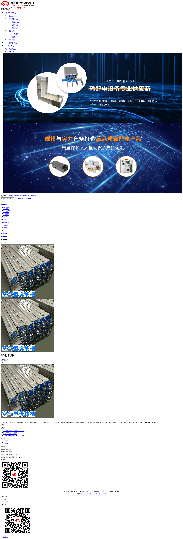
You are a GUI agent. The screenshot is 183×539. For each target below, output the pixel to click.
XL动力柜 (14, 34)
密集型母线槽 (11, 195)
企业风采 (12, 43)
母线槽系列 (12, 18)
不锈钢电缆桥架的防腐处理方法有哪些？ (13, 435)
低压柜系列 (12, 39)
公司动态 (11, 46)
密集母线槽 (15, 19)
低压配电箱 (15, 36)
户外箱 (14, 37)
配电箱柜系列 (12, 31)
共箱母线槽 (15, 25)
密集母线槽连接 (27, 195)
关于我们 (11, 13)
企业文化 (11, 15)
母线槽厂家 (33, 195)
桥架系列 (11, 30)
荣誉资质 (10, 42)
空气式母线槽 (15, 22)
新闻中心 (10, 45)
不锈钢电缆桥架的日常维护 (10, 434)
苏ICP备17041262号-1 (86, 494)
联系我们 (11, 49)
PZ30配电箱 (15, 33)
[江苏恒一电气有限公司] (18, 6)
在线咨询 (3, 359)
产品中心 (11, 16)
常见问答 (11, 48)
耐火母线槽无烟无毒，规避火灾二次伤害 (13, 431)
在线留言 (11, 51)
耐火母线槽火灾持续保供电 (10, 432)
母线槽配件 (15, 28)
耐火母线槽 (15, 21)
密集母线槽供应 (19, 195)
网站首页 (10, 12)
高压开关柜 (12, 40)
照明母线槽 (15, 27)
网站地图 (98, 494)
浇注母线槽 (15, 24)
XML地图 (103, 494)
